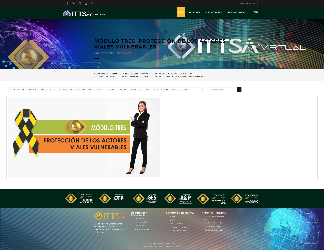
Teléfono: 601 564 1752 (213, 223)
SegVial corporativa (236, 12)
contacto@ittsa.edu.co (214, 230)
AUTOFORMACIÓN (142, 229)
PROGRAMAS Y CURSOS (179, 231)
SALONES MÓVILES (142, 222)
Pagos (255, 12)
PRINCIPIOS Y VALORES (179, 227)
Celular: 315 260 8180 (213, 226)
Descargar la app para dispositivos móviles (162, 246)
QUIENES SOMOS (176, 223)
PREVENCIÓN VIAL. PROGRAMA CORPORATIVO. (171, 73)
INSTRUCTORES (194, 12)
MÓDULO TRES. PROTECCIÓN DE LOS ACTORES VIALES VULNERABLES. (175, 76)
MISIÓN (173, 216)
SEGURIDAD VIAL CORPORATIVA (134, 73)
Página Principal (101, 73)
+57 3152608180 (247, 3)
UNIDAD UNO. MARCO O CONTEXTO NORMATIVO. (119, 76)
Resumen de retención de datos (162, 243)
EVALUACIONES (141, 226)
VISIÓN (172, 220)
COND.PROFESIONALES (213, 12)
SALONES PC (139, 219)
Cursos (114, 73)
